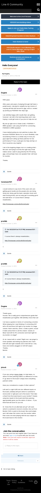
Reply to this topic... (13, 446)
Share (21, 455)
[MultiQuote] (4, 171)
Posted (9, 95)
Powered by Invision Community (20, 490)
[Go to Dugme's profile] (20, 90)
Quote (9, 171)
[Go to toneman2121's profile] (20, 179)
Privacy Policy (14, 481)
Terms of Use (8, 482)
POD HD (17, 76)
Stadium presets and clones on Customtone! (20, 58)
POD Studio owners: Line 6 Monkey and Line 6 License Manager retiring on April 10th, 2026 (20, 49)
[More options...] (36, 94)
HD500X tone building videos (20, 22)
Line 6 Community (12, 4)
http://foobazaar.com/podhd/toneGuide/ (16, 204)
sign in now (13, 435)
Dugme (6, 73)
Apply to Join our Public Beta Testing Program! (20, 29)
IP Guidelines (21, 481)
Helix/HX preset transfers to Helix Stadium (20, 36)
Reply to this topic (20, 82)
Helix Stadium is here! (20, 42)
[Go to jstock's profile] (20, 364)
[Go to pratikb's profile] (20, 218)
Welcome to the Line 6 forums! (20, 16)
